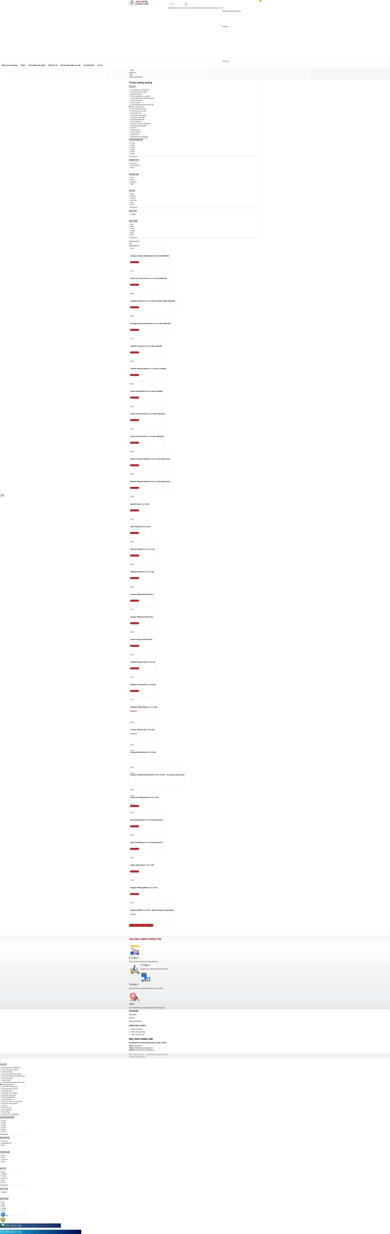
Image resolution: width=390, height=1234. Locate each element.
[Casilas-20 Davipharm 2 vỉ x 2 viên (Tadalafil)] (144, 386)
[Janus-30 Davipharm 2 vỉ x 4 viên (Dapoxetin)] (145, 837)
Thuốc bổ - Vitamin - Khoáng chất (141, 124)
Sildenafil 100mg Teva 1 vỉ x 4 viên (142, 549)
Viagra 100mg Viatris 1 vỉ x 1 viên (142, 865)
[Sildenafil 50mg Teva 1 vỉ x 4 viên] (141, 566)
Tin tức (100, 65)
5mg (132, 224)
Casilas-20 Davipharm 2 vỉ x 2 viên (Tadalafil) (146, 391)
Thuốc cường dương (137, 107)
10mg (132, 228)
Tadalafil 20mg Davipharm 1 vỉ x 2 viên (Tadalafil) (148, 369)
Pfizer (132, 167)
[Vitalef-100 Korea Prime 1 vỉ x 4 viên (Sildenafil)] (145, 409)
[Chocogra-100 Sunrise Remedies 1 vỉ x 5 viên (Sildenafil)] (148, 318)
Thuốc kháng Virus (136, 121)
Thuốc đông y (135, 134)
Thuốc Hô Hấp (135, 102)
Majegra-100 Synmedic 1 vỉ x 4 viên (142, 685)
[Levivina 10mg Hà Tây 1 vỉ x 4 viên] (141, 724)
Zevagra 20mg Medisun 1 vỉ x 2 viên (143, 752)
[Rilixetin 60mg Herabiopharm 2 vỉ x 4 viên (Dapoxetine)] (148, 476)
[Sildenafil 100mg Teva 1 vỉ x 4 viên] (141, 544)
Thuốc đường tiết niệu (137, 119)
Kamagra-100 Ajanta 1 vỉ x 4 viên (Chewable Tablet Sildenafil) (152, 301)
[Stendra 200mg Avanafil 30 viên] (140, 589)
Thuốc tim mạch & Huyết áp (139, 92)
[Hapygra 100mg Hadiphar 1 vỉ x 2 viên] (142, 882)
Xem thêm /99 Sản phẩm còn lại (141, 925)
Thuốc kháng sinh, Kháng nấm (140, 90)
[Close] (0, 1059)
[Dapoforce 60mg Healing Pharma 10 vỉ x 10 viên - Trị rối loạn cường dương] (154, 770)
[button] (220, 11)
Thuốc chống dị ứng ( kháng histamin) (142, 98)
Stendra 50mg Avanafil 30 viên (141, 639)
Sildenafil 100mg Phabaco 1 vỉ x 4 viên (144, 707)
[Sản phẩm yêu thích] (221, 24)
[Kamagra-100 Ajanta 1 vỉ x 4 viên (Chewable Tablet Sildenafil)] (150, 296)
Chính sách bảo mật (137, 1034)
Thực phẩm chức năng (36, 65)
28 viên (133, 151)
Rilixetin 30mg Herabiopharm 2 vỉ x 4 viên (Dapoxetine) (150, 459)
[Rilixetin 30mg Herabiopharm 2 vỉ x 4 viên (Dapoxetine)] (148, 454)
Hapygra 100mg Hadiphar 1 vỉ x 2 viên (143, 888)
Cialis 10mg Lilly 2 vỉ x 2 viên (140, 527)
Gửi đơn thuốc (135, 262)
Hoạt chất (132, 211)
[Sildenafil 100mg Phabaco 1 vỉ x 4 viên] (142, 702)
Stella (132, 184)
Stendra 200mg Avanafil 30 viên (141, 594)
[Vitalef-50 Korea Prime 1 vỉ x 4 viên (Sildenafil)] (145, 431)
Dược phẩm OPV (136, 165)
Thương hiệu (133, 174)
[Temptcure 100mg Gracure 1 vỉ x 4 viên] (143, 792)
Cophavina (134, 163)
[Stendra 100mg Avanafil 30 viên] (140, 612)
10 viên (133, 147)
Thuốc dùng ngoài (136, 100)
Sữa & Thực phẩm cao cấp (70, 65)
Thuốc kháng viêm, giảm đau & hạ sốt (142, 105)
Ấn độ (132, 204)
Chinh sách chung (137, 1025)
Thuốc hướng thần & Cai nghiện (140, 96)
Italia (132, 202)
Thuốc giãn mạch (136, 113)
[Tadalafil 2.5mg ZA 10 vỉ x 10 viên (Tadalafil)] (144, 341)
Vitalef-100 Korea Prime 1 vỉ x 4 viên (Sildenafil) (147, 414)
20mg (132, 233)
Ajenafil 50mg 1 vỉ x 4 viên (139, 504)
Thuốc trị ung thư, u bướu (138, 111)
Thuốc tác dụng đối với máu (139, 138)
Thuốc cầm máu (135, 130)
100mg (133, 231)
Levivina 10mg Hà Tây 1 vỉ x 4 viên (142, 730)
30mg (132, 226)
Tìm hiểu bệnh (88, 65)
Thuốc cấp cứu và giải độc (138, 126)
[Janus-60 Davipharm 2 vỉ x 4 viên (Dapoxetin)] (145, 815)
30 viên (133, 149)
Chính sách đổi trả (137, 1029)
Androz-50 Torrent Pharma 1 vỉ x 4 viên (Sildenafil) (148, 278)
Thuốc (23, 65)
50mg (132, 235)
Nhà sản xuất (133, 160)
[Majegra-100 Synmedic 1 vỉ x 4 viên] (141, 679)
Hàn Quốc (134, 200)
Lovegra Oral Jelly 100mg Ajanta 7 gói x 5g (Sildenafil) (149, 256)
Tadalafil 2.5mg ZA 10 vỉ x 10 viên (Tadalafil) (146, 346)
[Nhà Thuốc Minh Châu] (139, 4)
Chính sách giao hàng (138, 1032)
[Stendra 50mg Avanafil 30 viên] (140, 634)
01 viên (133, 143)
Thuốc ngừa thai (136, 132)
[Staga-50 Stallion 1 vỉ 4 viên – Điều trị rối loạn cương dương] (149, 905)
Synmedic (134, 182)
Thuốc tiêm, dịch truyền (138, 117)
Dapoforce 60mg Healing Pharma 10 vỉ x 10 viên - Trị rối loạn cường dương (157, 775)
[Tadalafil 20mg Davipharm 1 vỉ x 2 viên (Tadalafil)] (146, 363)
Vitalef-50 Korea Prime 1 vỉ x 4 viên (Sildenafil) (147, 436)
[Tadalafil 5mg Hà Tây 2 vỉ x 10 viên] (141, 657)
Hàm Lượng (133, 221)
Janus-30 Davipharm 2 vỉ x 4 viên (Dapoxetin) (146, 842)
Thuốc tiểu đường (136, 94)
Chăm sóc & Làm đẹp (9, 65)
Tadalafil (133, 214)
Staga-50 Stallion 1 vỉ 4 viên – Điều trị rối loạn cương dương (151, 910)
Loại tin (132, 86)
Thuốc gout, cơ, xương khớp (139, 136)
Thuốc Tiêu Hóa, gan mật (138, 109)
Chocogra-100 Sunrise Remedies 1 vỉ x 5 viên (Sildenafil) (150, 323)
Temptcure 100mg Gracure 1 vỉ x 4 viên (144, 797)
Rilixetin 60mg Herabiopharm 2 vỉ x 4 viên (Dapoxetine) (150, 481)
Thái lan (133, 198)
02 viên (133, 145)
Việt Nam (133, 196)
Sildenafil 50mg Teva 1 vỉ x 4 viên (142, 572)
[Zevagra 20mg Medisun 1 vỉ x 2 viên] (142, 747)
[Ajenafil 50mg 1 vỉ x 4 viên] (138, 499)
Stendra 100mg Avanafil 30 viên (141, 617)
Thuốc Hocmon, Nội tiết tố (138, 115)
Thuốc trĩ (133, 128)
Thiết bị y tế (52, 65)
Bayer (132, 180)
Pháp (132, 194)
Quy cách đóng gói (136, 140)
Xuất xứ (132, 191)
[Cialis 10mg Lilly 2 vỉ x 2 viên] (139, 521)
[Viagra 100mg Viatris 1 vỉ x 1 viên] (141, 860)
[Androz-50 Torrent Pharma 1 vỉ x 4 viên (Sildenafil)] (146, 273)
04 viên (133, 154)
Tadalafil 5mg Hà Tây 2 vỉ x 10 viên (142, 662)
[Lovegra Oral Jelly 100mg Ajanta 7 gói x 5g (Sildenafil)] (147, 251)
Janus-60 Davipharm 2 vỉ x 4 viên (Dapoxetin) (146, 820)
